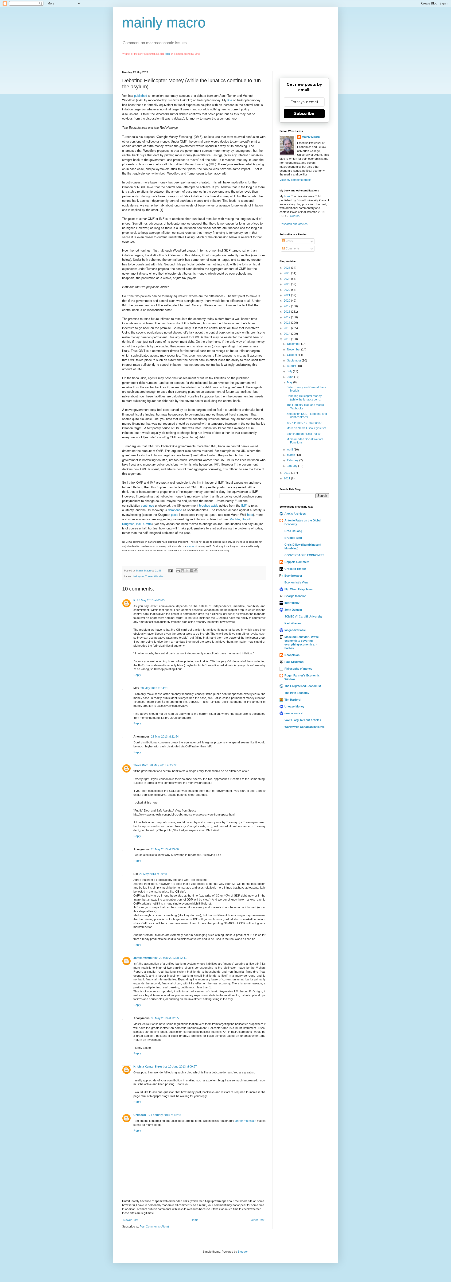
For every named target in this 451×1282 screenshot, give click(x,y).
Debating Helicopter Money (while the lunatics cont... (304, 397)
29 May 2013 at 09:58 (153, 874)
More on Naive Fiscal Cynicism (306, 428)
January (292, 466)
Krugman (128, 523)
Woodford (159, 576)
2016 (287, 322)
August (292, 366)
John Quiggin (293, 609)
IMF (244, 505)
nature (190, 546)
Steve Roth (140, 765)
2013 (287, 339)
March (291, 455)
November (294, 349)
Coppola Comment (296, 562)
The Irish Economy (296, 693)
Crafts (147, 523)
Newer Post (130, 1220)
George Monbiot (295, 596)
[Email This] (178, 570)
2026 (287, 267)
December (294, 344)
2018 (287, 311)
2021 (287, 295)
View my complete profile (295, 180)
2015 (287, 328)
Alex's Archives (295, 513)
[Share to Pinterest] (196, 570)
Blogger (243, 1251)
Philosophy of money (298, 668)
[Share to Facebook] (191, 570)
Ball (138, 523)
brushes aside (208, 505)
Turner (149, 576)
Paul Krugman (293, 662)
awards (294, 216)
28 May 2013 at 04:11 (154, 688)
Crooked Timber (295, 569)
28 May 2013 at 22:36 (163, 765)
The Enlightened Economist (302, 686)
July (290, 371)
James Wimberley (145, 958)
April (290, 449)
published (140, 95)
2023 (287, 284)
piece (174, 514)
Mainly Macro (311, 137)
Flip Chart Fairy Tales (298, 589)
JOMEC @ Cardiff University (303, 616)
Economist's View (296, 582)
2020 (287, 300)
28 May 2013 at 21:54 (165, 736)
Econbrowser (293, 575)
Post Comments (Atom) (154, 1226)
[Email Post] (170, 570)
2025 (287, 273)
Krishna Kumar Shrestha (150, 1066)
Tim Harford (292, 699)
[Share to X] (187, 570)
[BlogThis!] (182, 570)
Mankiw (234, 519)
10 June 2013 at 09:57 (182, 1066)
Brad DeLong (293, 531)
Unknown (139, 1115)
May (290, 382)
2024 (287, 278)
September (294, 360)
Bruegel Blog (293, 538)
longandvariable (295, 630)
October (292, 355)
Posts (289, 241)
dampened (175, 510)
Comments (292, 248)
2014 (287, 333)
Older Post (257, 1220)
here (250, 514)
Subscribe (304, 113)
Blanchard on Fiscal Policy (303, 433)
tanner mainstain (245, 1121)
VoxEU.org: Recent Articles (302, 720)
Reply (137, 675)
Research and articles (293, 224)
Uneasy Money (294, 706)
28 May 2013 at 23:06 (165, 849)
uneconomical (293, 713)
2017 (287, 317)
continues (147, 505)
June (290, 377)
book (287, 196)
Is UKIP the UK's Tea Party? (304, 422)
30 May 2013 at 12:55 (165, 1018)
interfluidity (291, 603)
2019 (287, 306)
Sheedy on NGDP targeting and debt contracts (307, 415)
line (229, 100)
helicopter (138, 576)
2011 (287, 478)
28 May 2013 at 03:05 (151, 600)
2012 (287, 472)
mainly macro (164, 23)
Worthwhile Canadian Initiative (304, 727)
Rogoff (246, 519)
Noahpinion (291, 655)
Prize (167, 53)
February (293, 460)
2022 (287, 289)
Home (194, 1220)
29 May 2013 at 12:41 (173, 958)
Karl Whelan (292, 623)
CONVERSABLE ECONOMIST (304, 555)
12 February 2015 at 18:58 (164, 1115)
